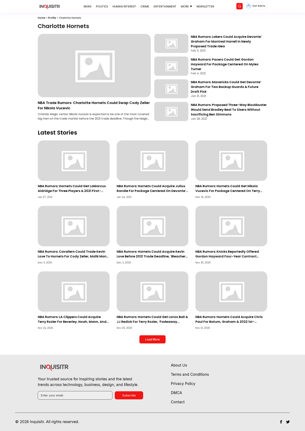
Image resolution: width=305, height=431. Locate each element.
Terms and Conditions (190, 374)
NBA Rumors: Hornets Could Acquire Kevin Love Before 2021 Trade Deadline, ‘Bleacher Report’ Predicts (151, 256)
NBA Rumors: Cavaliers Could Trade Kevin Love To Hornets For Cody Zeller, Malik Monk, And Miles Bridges (73, 256)
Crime (144, 6)
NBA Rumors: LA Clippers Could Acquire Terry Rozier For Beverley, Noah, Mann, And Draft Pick (72, 322)
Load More (152, 339)
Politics (102, 6)
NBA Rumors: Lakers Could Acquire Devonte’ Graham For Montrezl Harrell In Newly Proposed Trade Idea (226, 41)
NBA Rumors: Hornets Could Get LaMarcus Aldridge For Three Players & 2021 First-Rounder (72, 191)
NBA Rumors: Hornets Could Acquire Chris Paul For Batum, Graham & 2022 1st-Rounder (229, 322)
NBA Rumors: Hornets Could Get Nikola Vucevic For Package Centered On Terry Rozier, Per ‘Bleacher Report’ (227, 191)
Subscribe (129, 395)
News (87, 6)
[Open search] (239, 6)
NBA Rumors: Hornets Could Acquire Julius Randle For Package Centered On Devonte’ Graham (151, 191)
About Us (179, 365)
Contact (178, 402)
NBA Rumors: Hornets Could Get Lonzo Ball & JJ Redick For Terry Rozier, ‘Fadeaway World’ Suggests (152, 322)
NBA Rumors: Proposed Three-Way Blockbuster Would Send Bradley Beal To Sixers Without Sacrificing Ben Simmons (229, 110)
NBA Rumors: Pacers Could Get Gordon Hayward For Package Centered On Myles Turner (224, 64)
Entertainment (165, 6)
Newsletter (205, 6)
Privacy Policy (183, 383)
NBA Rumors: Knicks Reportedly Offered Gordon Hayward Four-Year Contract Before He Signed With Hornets (227, 256)
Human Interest (124, 6)
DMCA (176, 393)
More (185, 6)
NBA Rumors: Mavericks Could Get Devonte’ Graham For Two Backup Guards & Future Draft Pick (226, 87)
